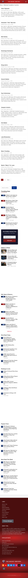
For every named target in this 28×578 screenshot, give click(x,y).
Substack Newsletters (6, 509)
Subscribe (9, 240)
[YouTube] (6, 565)
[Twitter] (8, 565)
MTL (4, 223)
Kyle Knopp (3, 10)
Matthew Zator (4, 24)
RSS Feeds (4, 510)
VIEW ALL (9, 331)
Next (8, 179)
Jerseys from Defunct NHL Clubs (8, 550)
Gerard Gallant (5, 79)
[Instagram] (16, 565)
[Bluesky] (11, 565)
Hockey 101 (4, 542)
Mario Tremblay (5, 151)
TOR (4, 195)
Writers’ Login (4, 517)
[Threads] (19, 565)
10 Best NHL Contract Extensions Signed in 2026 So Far (10, 382)
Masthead (4, 505)
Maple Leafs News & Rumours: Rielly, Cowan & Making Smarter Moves (11, 325)
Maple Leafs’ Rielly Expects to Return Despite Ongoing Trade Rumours (12, 313)
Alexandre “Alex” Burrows (8, 22)
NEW (4, 324)
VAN (4, 207)
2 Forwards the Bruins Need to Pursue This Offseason (12, 263)
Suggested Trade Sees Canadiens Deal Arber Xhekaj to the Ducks (10, 490)
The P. (7, 212)
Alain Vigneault (5, 8)
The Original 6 (4, 548)
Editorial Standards (5, 507)
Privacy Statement (5, 512)
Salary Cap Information (6, 540)
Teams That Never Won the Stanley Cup (9, 547)
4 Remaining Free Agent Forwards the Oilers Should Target (10, 483)
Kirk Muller (4, 123)
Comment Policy (5, 514)
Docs (1, 5)
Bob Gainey (4, 36)
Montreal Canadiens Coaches (11, 5)
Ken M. (7, 225)
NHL (4, 200)
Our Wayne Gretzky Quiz (6, 553)
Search (14, 187)
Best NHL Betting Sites (9, 345)
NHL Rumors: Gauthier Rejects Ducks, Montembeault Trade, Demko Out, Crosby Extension (11, 477)
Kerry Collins (3, 109)
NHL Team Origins (5, 545)
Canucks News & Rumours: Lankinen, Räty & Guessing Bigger (12, 319)
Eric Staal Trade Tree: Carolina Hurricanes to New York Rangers (10, 435)
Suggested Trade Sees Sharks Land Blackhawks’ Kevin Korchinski (10, 361)
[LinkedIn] (24, 565)
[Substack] (3, 565)
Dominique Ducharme (7, 51)
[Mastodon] (22, 565)
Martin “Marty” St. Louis (7, 165)
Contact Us (4, 515)
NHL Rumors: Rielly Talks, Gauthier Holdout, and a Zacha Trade (12, 202)
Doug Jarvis (4, 65)
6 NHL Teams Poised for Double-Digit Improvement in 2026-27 (10, 355)
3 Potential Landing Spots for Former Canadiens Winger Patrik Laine (10, 470)
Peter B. (7, 197)
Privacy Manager (7, 521)
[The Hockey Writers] (3, 1)
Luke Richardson (5, 137)
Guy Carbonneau (5, 93)
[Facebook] (14, 565)
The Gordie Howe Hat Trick (7, 552)
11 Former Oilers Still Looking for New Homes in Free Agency (12, 257)
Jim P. (7, 204)
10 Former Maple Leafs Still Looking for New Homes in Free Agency (12, 251)
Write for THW (4, 504)
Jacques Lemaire (5, 107)
